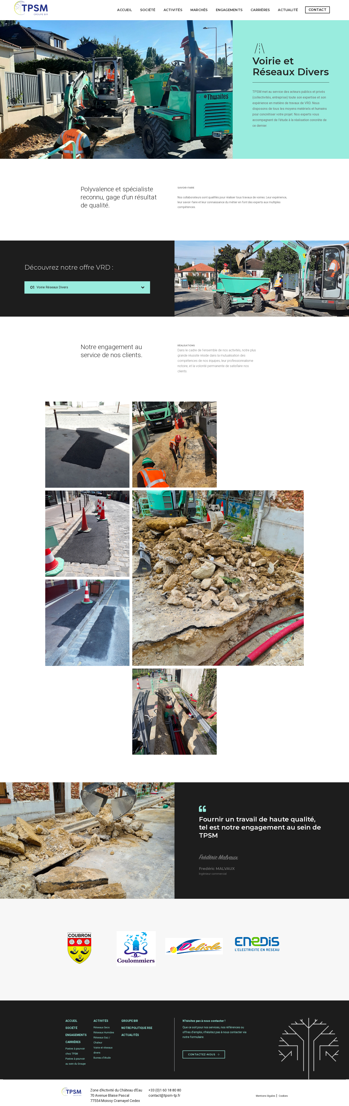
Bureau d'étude (102, 1057)
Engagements (229, 10)
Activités (173, 10)
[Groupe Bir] (31, 10)
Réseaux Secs (102, 1027)
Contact (318, 10)
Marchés (199, 10)
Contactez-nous (202, 1054)
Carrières (260, 10)
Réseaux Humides (104, 1032)
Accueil (124, 10)
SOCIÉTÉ (148, 10)
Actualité (288, 10)
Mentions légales (265, 1095)
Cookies (283, 1095)
